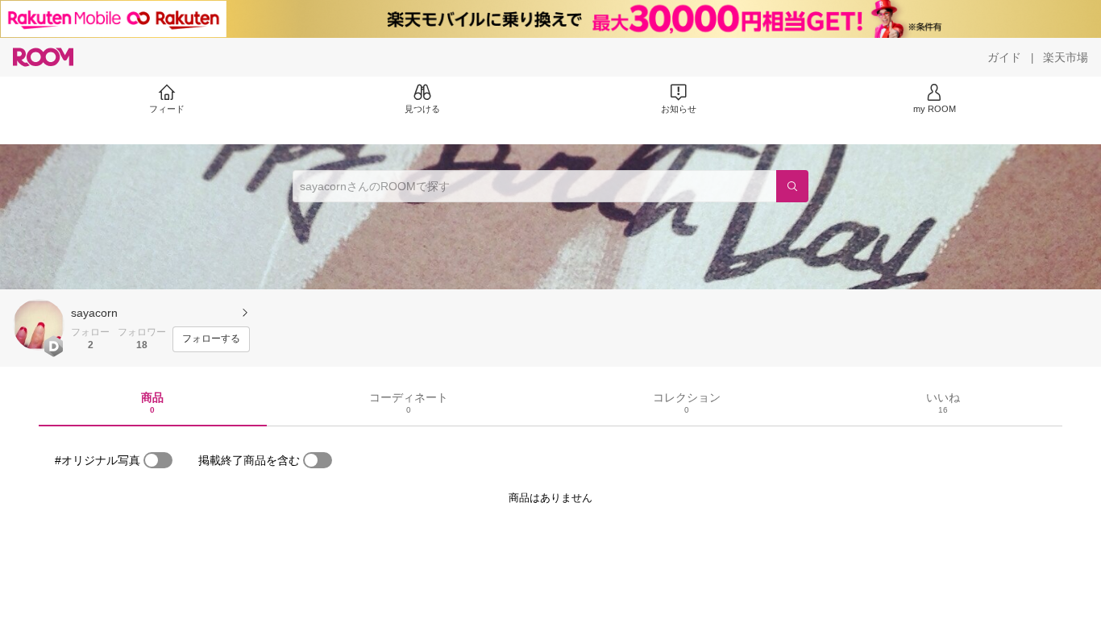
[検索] (792, 186)
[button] (38, 325)
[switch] (157, 460)
